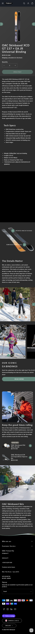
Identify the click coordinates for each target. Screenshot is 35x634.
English (8, 625)
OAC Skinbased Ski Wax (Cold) (18, 446)
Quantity (5, 62)
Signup (4, 582)
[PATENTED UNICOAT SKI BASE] (13, 230)
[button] (3, 3)
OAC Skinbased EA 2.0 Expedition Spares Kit (19, 456)
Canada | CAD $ (13, 620)
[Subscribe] (31, 591)
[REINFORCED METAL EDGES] (24, 244)
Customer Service (9, 546)
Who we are (6, 541)
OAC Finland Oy (8, 551)
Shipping (4, 57)
